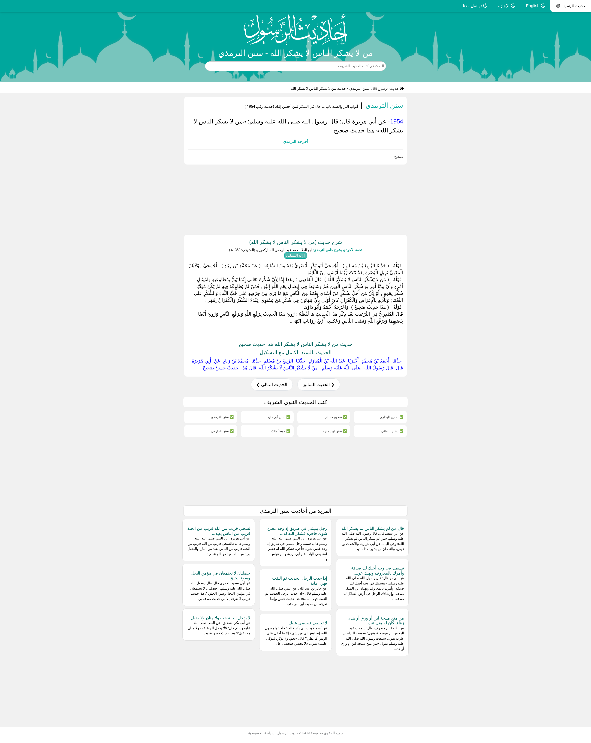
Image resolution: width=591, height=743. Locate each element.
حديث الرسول (287, 733)
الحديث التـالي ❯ (271, 384)
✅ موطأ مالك (280, 431)
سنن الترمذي (359, 88)
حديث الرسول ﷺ (570, 5)
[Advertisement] (452, 198)
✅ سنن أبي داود (278, 417)
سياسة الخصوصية (261, 733)
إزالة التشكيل (295, 255)
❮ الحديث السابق (319, 384)
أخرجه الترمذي (295, 141)
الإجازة (504, 5)
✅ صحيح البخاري (391, 417)
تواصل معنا (473, 5)
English (533, 5)
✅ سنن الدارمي (222, 431)
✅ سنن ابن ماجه (335, 431)
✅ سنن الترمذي (222, 417)
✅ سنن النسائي (392, 431)
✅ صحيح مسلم (336, 417)
